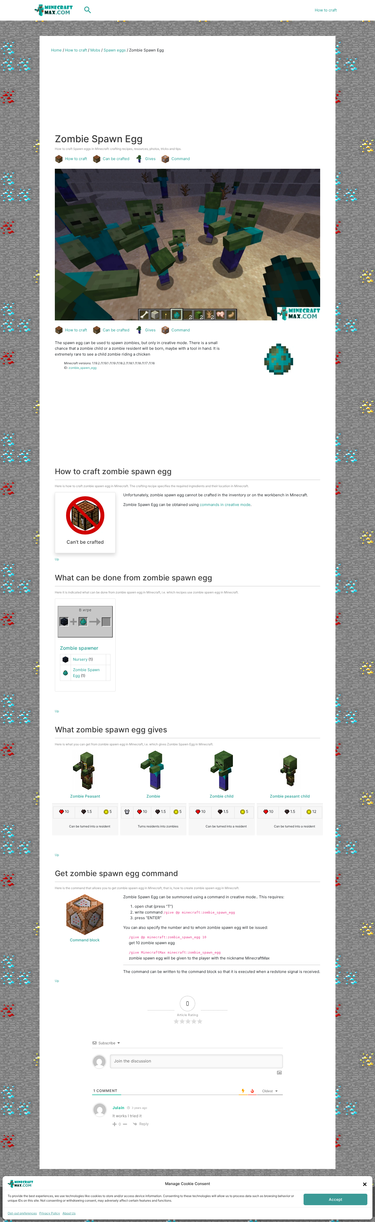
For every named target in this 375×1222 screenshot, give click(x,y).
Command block (84, 940)
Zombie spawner (79, 648)
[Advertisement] (187, 95)
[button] (364, 1183)
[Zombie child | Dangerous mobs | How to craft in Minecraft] (222, 770)
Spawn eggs (115, 50)
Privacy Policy (49, 1213)
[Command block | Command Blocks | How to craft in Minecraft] (85, 914)
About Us (69, 1213)
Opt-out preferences (22, 1213)
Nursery (80, 659)
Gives (150, 158)
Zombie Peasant (85, 796)
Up (57, 559)
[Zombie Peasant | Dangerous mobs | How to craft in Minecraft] (85, 770)
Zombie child (221, 796)
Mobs (95, 50)
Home (56, 50)
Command (180, 158)
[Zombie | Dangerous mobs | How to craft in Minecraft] (153, 770)
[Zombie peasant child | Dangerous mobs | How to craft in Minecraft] (290, 770)
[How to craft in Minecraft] (85, 622)
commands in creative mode (225, 504)
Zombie (153, 796)
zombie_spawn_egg (82, 368)
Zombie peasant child (290, 796)
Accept (335, 1199)
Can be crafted (116, 158)
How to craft (326, 10)
